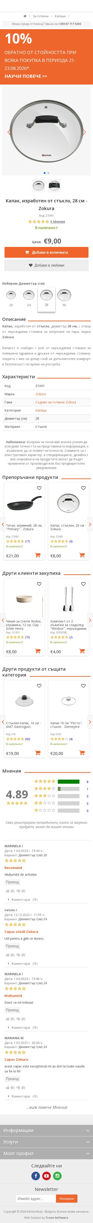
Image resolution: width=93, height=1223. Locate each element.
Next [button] (90, 524)
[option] (24, 521)
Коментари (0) (25, 900)
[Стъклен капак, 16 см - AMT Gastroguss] (24, 701)
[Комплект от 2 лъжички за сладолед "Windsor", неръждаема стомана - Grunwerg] (68, 599)
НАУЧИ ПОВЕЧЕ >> (26, 76)
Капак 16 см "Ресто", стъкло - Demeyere (66, 725)
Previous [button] (3, 524)
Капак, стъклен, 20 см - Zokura (68, 527)
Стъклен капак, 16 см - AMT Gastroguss (23, 725)
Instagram (57, 1176)
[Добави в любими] (39, 488)
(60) (27, 739)
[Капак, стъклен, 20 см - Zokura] (68, 503)
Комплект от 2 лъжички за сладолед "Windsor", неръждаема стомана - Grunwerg (68, 626)
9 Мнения (57, 221)
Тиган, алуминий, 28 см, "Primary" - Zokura (24, 527)
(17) (27, 541)
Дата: (9, 851)
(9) (70, 541)
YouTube (46, 1176)
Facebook (35, 1176)
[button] (9, 132)
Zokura (40, 394)
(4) (70, 739)
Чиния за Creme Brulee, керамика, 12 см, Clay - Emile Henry (24, 625)
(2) (70, 637)
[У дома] (25, 17)
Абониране (66, 1198)
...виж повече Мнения (46, 1107)
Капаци (40, 410)
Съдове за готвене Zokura (55, 402)
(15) (27, 637)
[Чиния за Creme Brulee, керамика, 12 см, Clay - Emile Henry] (24, 599)
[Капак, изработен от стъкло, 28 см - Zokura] (46, 131)
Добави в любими (49, 265)
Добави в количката (49, 252)
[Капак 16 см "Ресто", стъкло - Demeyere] (68, 701)
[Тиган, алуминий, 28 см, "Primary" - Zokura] (24, 503)
